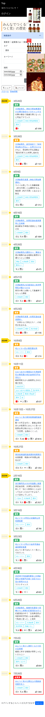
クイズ (21, 88)
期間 (6, 67)
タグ (6, 45)
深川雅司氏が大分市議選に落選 (28, 483)
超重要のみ (16, 42)
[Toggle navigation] (40, 3)
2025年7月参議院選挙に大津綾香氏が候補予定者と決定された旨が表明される (28, 579)
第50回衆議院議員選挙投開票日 (28, 454)
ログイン (6, 13)
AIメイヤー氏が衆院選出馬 (26, 348)
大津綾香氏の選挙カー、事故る (28, 252)
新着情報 (14, 91)
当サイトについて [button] (9, 8)
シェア (7, 88)
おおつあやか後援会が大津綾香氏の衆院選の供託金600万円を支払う (28, 374)
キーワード (8, 56)
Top (3, 3)
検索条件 (7, 35)
